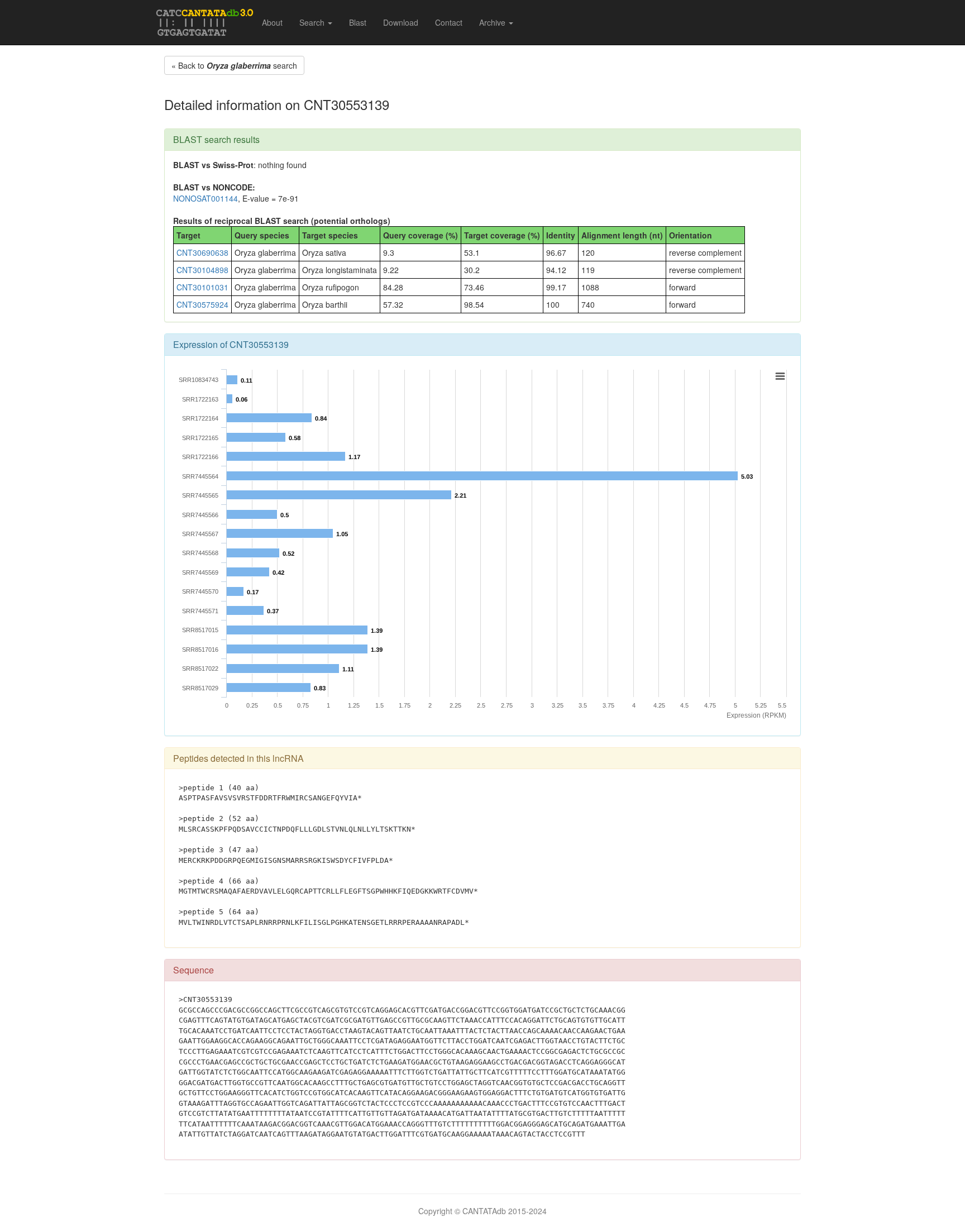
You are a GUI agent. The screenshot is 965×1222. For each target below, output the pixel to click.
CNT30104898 (202, 269)
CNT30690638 (202, 252)
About (272, 22)
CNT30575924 (202, 304)
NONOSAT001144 (205, 198)
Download (400, 22)
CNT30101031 (202, 287)
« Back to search (234, 65)
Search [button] (313, 22)
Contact (448, 22)
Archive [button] (493, 22)
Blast (357, 22)
